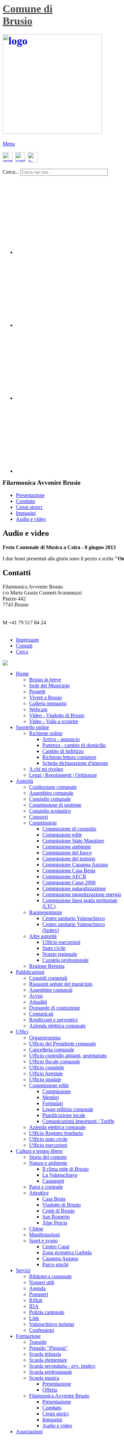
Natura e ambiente (48, 1163)
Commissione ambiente (66, 846)
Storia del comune (48, 1157)
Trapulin (38, 1342)
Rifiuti (35, 1300)
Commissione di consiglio (69, 829)
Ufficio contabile (46, 1067)
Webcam (38, 709)
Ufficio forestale (46, 1073)
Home (22, 673)
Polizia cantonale (46, 1312)
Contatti (24, 646)
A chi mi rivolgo (46, 769)
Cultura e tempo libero (39, 1151)
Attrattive (39, 1193)
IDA (34, 1306)
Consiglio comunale (50, 799)
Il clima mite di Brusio (65, 1169)
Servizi (23, 1270)
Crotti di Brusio (58, 1211)
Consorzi (38, 817)
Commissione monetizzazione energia (81, 894)
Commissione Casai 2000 (69, 882)
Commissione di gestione (55, 805)
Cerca (22, 652)
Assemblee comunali (50, 990)
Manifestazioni (44, 1234)
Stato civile (53, 948)
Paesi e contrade (46, 1187)
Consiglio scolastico (50, 811)
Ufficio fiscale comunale (54, 1061)
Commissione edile (62, 835)
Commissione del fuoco (67, 852)
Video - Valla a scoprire (53, 721)
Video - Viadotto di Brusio (56, 715)
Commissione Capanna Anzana (75, 864)
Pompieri (38, 1294)
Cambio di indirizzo (63, 751)
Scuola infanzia (45, 1354)
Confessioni (41, 1330)
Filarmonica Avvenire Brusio (59, 1396)
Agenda (37, 1288)
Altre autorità (43, 936)
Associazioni (29, 1431)
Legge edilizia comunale (67, 1109)
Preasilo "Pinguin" (48, 1348)
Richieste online (45, 733)
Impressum (27, 640)
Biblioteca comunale (50, 1276)
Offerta (49, 1390)
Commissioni (43, 823)
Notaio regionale (59, 954)
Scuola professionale (50, 1372)
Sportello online (32, 727)
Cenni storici (29, 507)
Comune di (28, 9)
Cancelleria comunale (51, 1049)
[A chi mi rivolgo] (32, 160)
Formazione (28, 1336)
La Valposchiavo (59, 1175)
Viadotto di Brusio (61, 1205)
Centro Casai (55, 1246)
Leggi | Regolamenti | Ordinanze (63, 775)
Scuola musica (44, 1378)
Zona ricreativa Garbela (67, 1252)
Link (34, 1318)
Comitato (25, 501)
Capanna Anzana (60, 1258)
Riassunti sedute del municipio (61, 984)
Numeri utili (41, 1282)
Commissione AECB (64, 876)
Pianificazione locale (63, 1115)
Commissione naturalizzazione (74, 888)
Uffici (22, 1031)
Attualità (38, 1002)
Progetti (37, 691)
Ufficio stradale (45, 1079)
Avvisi (36, 996)
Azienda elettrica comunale (57, 1026)
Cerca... (11, 172)
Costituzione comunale (53, 787)
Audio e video (31, 519)
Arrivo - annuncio (61, 739)
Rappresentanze (45, 912)
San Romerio (56, 1217)
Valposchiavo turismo (51, 1324)
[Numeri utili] (8, 160)
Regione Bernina (46, 966)
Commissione (56, 1091)
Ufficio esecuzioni (61, 942)
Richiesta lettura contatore (69, 757)
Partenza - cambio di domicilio (74, 745)
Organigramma (45, 1037)
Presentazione (30, 495)
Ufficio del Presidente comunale (62, 1043)
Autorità (24, 781)
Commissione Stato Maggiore (73, 841)
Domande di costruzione (54, 1008)
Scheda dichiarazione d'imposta (75, 763)
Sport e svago (43, 1240)
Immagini (26, 513)
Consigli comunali (48, 978)
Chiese (36, 1228)
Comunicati (41, 1014)
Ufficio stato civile (48, 1139)
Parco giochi (55, 1264)
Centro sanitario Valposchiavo (73, 918)
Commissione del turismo (68, 858)
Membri (50, 1097)
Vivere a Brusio (45, 697)
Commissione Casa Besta (68, 870)
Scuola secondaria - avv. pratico (62, 1366)
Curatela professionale (65, 960)
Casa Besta (53, 1199)
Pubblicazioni (30, 972)
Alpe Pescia (54, 1222)
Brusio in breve (45, 679)
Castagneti (53, 1181)
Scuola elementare (48, 1360)
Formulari (52, 1103)
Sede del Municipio (49, 685)
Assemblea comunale (51, 793)
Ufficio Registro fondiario (56, 1133)
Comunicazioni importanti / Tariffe (78, 1121)
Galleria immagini (47, 703)
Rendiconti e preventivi (53, 1020)
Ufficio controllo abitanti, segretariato (68, 1055)
